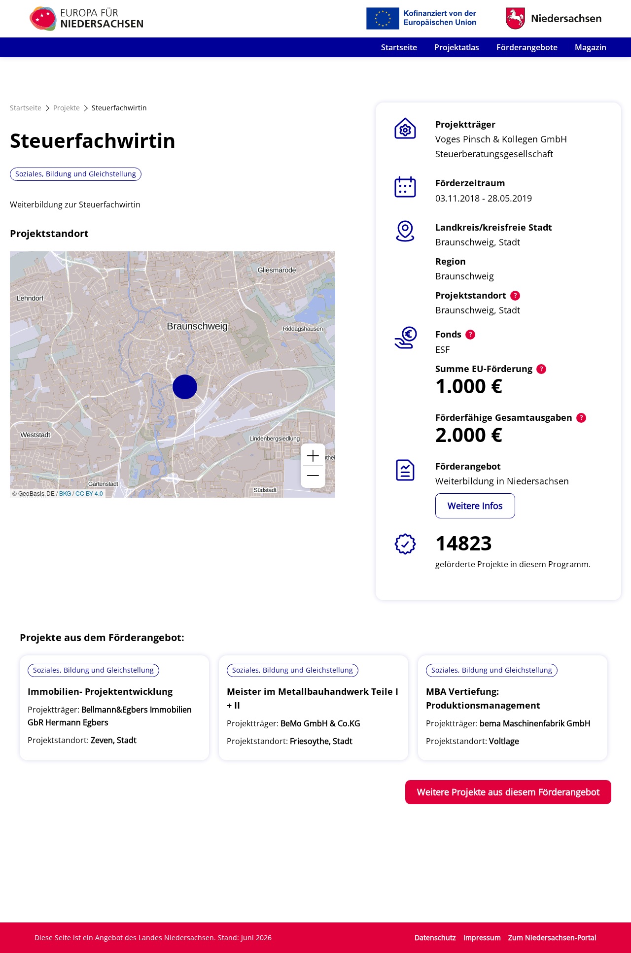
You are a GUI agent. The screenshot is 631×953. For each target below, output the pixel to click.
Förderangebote (527, 47)
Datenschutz (435, 937)
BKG (65, 493)
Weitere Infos (475, 505)
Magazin (590, 47)
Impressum (482, 937)
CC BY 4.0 (89, 493)
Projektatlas (456, 47)
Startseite (399, 47)
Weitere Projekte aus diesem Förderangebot (508, 792)
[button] (185, 386)
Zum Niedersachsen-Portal (552, 937)
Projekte (66, 107)
